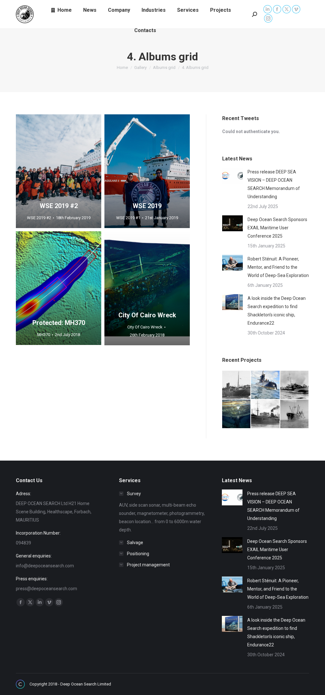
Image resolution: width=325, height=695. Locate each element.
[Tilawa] (236, 385)
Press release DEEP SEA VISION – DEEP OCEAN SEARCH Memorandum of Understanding (274, 184)
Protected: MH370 (58, 323)
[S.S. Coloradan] (294, 414)
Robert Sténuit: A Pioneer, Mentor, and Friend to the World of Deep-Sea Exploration (278, 267)
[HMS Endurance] (236, 414)
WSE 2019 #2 (59, 206)
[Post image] (232, 176)
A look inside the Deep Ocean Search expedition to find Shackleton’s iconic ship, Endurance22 (277, 311)
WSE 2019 (147, 206)
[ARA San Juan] (265, 385)
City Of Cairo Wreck (147, 315)
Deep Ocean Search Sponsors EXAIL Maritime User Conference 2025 (277, 228)
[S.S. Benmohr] (265, 414)
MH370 (43, 334)
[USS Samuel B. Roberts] (294, 385)
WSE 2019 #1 (128, 217)
